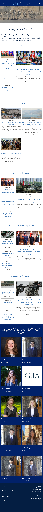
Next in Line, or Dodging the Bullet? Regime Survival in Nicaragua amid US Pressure (29, 71)
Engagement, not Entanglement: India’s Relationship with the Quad (8, 190)
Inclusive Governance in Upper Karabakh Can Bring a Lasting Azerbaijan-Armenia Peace (31, 124)
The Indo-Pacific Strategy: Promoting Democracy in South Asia (7, 265)
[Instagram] (9, 490)
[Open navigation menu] (3, 3)
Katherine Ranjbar (6, 419)
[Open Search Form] (40, 3)
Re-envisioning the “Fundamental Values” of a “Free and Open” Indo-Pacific (28, 251)
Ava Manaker (26, 389)
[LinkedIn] (12, 490)
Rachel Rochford (5, 360)
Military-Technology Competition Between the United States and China (7, 243)
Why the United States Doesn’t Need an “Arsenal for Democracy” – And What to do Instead (29, 302)
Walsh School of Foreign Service (7, 496)
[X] (5, 490)
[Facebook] (2, 490)
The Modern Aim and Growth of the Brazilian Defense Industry (7, 214)
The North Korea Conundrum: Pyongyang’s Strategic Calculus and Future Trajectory (29, 199)
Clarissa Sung (26, 448)
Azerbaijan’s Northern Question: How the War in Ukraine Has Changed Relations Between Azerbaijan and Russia (8, 65)
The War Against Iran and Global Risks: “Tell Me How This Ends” (7, 89)
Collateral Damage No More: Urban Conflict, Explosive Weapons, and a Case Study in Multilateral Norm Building (8, 316)
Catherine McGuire (27, 419)
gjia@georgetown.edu (37, 491)
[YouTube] (2, 493)
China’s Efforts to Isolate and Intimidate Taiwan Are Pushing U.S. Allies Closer (7, 202)
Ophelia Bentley (5, 389)
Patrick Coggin (5, 448)
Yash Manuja (4, 478)
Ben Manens (25, 360)
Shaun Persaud (26, 478)
